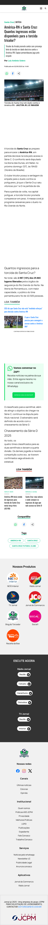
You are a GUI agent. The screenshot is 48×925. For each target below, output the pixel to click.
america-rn (15, 541)
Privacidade (24, 816)
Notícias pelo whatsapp (24, 854)
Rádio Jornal (24, 885)
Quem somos (24, 808)
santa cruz (32, 541)
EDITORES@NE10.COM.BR (29, 906)
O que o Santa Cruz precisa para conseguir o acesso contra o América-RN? (34, 322)
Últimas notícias (24, 785)
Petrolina (24, 702)
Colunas (24, 789)
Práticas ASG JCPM (24, 812)
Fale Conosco (24, 835)
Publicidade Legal (24, 862)
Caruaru (24, 683)
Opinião (24, 793)
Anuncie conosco (24, 866)
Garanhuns (24, 693)
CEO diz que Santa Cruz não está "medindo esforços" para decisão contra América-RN (23, 310)
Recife (24, 674)
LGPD (24, 823)
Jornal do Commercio (24, 881)
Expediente (24, 831)
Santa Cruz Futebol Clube (24, 546)
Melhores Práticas (24, 820)
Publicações (24, 827)
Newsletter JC (24, 858)
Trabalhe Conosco (24, 839)
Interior (24, 728)
